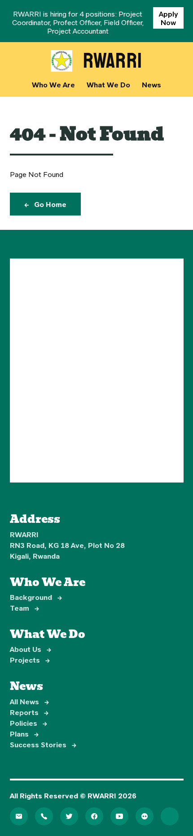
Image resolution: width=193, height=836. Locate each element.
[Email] (19, 816)
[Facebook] (94, 816)
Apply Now (168, 17)
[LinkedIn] (170, 816)
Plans (24, 733)
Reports (29, 712)
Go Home (45, 204)
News (151, 84)
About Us (30, 649)
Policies (28, 723)
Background (36, 597)
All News (29, 701)
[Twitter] (69, 816)
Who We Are (53, 84)
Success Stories (43, 744)
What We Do (108, 84)
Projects (30, 659)
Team (24, 607)
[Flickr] (145, 816)
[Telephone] (44, 816)
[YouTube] (119, 816)
